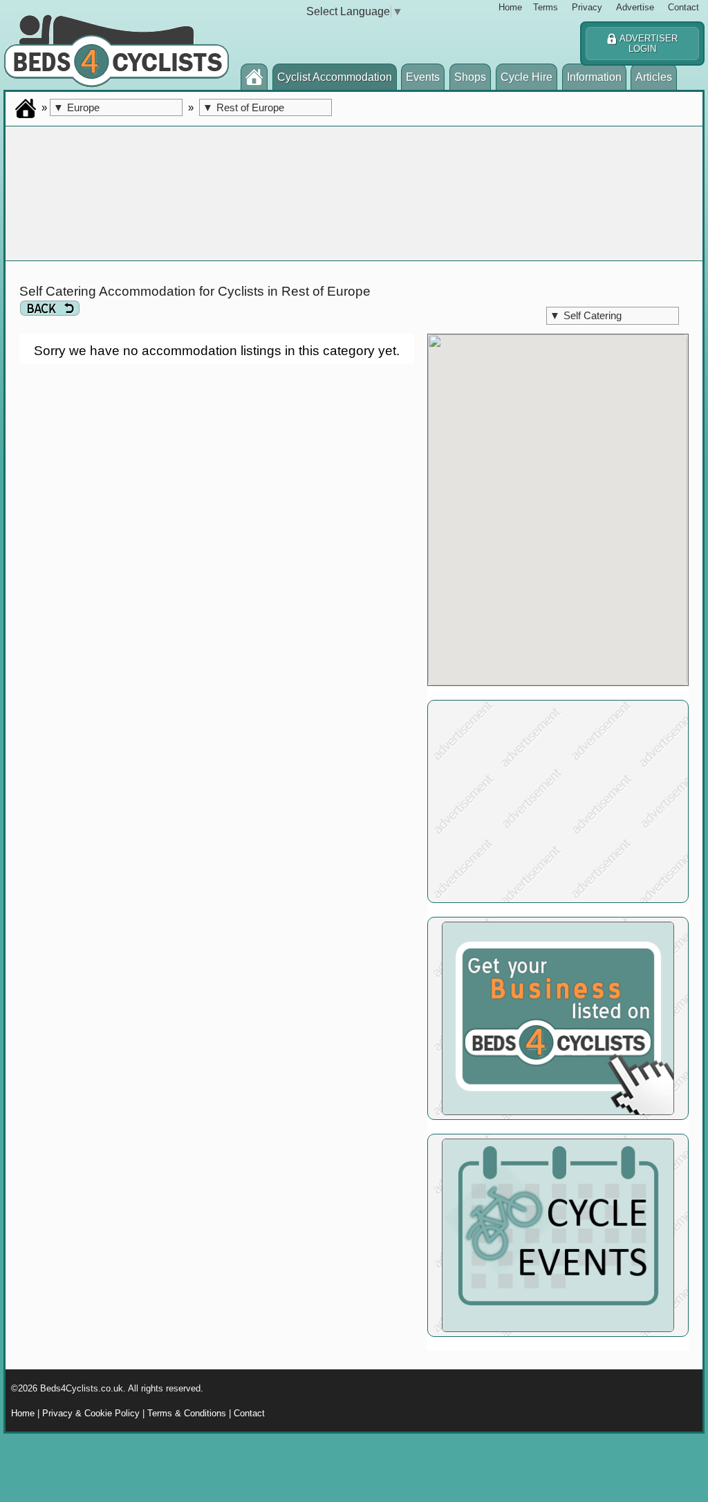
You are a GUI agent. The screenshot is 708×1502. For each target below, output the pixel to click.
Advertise (635, 7)
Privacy (587, 7)
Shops (470, 76)
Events (423, 76)
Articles (653, 76)
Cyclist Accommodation (334, 76)
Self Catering (586, 315)
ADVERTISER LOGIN (647, 43)
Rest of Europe (243, 107)
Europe (76, 107)
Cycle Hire (526, 76)
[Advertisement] (558, 801)
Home (510, 7)
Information (594, 76)
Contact (683, 7)
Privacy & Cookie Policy (91, 1413)
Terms (545, 7)
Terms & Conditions (186, 1413)
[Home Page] (254, 79)
